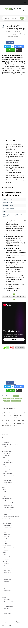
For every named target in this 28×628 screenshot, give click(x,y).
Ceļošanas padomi (8, 460)
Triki (5, 541)
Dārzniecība (6, 563)
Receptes (6, 512)
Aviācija (5, 446)
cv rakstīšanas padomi (8, 398)
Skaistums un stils (6, 584)
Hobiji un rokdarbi (6, 536)
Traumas (6, 611)
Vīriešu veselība (7, 613)
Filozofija (6, 521)
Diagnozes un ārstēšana (9, 601)
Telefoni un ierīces (8, 482)
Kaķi (5, 491)
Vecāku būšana (7, 534)
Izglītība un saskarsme (7, 545)
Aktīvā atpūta (7, 595)
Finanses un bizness (6, 523)
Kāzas (5, 532)
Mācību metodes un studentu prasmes (12, 547)
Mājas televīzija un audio (9, 475)
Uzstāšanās (6, 581)
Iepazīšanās (6, 442)
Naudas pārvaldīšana (8, 527)
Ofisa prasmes (14, 33)
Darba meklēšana (17, 31)
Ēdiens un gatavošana (7, 498)
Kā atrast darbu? (20, 420)
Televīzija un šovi (7, 579)
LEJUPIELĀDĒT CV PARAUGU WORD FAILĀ (14, 296)
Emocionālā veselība (8, 606)
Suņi (5, 496)
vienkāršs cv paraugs (16, 400)
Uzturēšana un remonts (9, 485)
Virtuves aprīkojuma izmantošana (11, 516)
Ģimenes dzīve (5, 530)
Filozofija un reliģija (6, 519)
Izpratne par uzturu (8, 509)
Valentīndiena (7, 453)
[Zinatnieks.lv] (14, 9)
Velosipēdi (6, 449)
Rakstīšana (15, 35)
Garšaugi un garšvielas (9, 507)
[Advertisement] (14, 91)
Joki (4, 577)
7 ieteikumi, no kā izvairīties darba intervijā (19, 415)
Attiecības (4, 437)
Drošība (5, 604)
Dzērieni (5, 500)
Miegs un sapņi (7, 608)
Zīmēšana (6, 543)
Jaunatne (4, 552)
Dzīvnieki (4, 489)
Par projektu (16, 621)
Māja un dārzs (5, 561)
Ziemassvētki (6, 455)
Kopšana (6, 586)
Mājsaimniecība (7, 572)
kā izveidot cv (18, 398)
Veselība (4, 597)
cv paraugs (16, 396)
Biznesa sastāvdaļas (8, 525)
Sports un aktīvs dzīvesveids (8, 593)
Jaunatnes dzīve (7, 556)
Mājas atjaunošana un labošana (11, 565)
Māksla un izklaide (6, 575)
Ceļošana (4, 458)
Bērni (5, 554)
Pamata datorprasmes (9, 478)
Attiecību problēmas (8, 440)
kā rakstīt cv (6, 400)
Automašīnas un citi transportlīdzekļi (10, 444)
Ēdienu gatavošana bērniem (10, 503)
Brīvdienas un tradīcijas (7, 451)
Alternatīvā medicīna (8, 599)
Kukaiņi (5, 494)
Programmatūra (7, 480)
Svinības (5, 514)
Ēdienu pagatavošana (8, 505)
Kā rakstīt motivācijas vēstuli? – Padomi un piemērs (7, 423)
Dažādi (3, 487)
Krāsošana (6, 538)
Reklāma (19, 623)
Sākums (8, 621)
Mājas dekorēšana (8, 568)
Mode (5, 588)
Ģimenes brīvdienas (8, 462)
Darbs (9, 31)
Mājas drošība (7, 570)
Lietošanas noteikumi (9, 623)
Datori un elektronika (7, 473)
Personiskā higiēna (8, 590)
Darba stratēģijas (7, 469)
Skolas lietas (6, 559)
